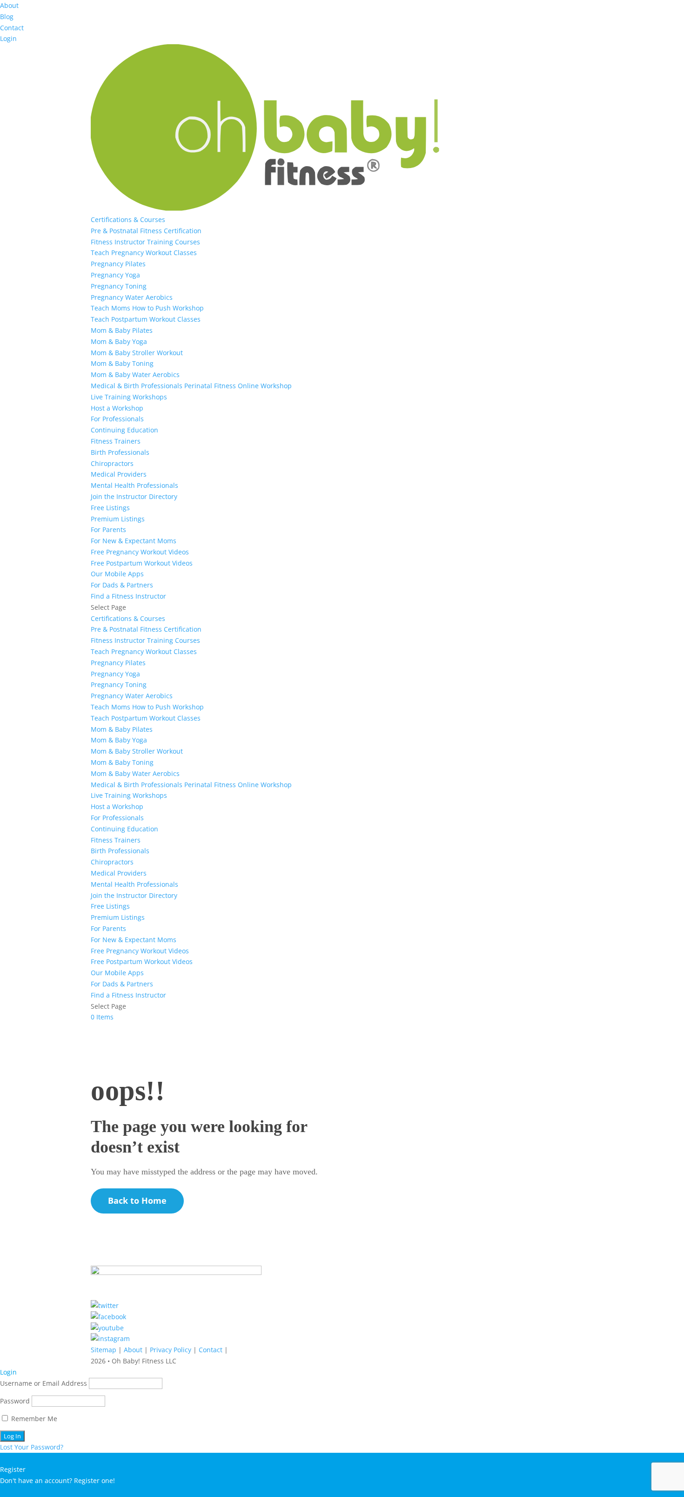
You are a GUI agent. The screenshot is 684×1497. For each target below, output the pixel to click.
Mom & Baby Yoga (119, 341)
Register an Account (31, 1491)
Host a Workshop (117, 408)
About (9, 5)
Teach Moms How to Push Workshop (147, 307)
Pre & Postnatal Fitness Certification (146, 230)
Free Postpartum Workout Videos (142, 563)
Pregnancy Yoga (115, 274)
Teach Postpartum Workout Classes (146, 319)
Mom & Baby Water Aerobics (135, 374)
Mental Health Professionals (134, 485)
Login (8, 38)
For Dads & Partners (122, 584)
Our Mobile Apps (117, 573)
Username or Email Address (43, 1383)
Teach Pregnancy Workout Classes (144, 252)
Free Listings (110, 507)
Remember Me (33, 1418)
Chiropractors (112, 463)
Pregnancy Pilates (118, 263)
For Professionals (117, 418)
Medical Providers (119, 474)
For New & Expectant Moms (133, 540)
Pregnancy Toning (119, 286)
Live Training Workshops (129, 396)
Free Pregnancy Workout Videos (140, 551)
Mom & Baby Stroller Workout (137, 352)
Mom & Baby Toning (122, 363)
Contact (12, 27)
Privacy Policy (170, 1349)
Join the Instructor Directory (134, 496)
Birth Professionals (120, 452)
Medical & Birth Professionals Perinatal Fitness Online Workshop (191, 385)
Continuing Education (124, 429)
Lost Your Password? (31, 1447)
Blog (6, 16)
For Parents (108, 529)
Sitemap (103, 1349)
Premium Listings (118, 518)
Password (15, 1400)
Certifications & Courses (128, 219)
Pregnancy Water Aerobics (132, 297)
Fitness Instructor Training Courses (145, 241)
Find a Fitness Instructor (128, 596)
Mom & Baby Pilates (122, 330)
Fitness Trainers (116, 441)
